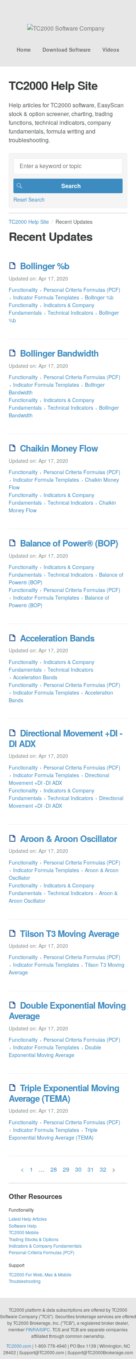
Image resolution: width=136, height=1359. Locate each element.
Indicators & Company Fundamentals (51, 308)
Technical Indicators (70, 312)
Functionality (23, 289)
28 (53, 1169)
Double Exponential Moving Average (67, 1010)
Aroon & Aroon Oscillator (68, 838)
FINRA (32, 1329)
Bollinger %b (44, 265)
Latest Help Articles (28, 1219)
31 (90, 1169)
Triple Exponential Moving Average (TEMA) (64, 1092)
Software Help (23, 1226)
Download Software (66, 49)
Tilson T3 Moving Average (69, 933)
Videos (110, 49)
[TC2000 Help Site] (65, 28)
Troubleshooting (25, 1281)
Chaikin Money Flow (59, 448)
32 (103, 1169)
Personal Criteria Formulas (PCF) (82, 289)
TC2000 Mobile (24, 1232)
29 (66, 1169)
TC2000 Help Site (29, 221)
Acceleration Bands (57, 638)
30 (78, 1169)
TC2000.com (18, 1346)
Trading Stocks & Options (33, 1239)
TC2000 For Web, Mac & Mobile (40, 1274)
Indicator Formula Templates (47, 297)
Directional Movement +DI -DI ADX (65, 738)
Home (24, 49)
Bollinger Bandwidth (59, 353)
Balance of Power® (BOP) (69, 543)
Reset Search (29, 199)
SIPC (45, 1329)
